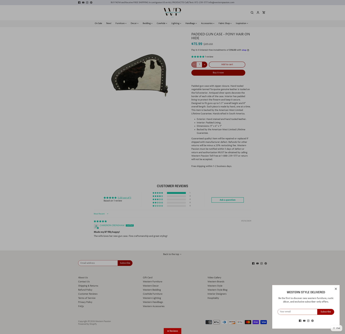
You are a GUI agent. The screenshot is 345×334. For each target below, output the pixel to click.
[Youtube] (304, 320)
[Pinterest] (312, 320)
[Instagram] (308, 320)
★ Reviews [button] (172, 331)
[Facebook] (300, 320)
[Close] (336, 289)
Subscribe (326, 311)
